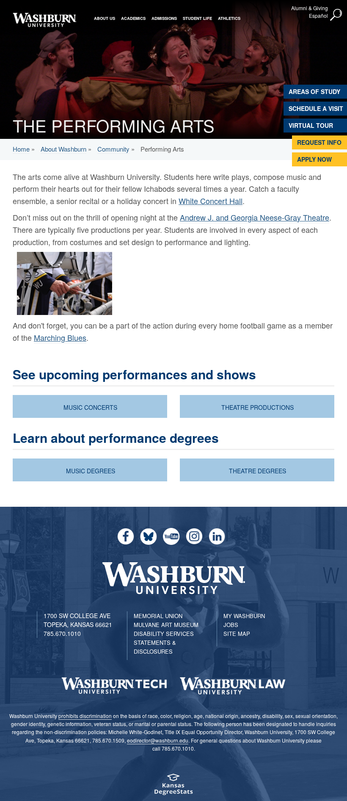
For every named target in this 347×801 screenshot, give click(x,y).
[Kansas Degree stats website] (173, 787)
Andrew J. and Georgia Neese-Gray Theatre (254, 217)
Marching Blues (60, 337)
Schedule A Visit (316, 108)
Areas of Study (314, 91)
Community (113, 148)
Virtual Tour (311, 125)
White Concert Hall (210, 200)
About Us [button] (104, 18)
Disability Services (164, 634)
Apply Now (314, 159)
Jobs (230, 625)
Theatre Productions (257, 407)
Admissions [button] (164, 18)
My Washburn (244, 616)
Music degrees (90, 471)
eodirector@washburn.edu (157, 740)
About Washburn (63, 148)
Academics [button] (133, 18)
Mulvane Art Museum (166, 625)
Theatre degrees (257, 471)
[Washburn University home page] (44, 20)
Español (318, 15)
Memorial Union (158, 616)
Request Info (319, 142)
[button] (336, 15)
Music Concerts (90, 407)
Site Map (236, 634)
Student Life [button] (197, 18)
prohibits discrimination (85, 715)
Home (21, 148)
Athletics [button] (229, 18)
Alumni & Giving (309, 7)
